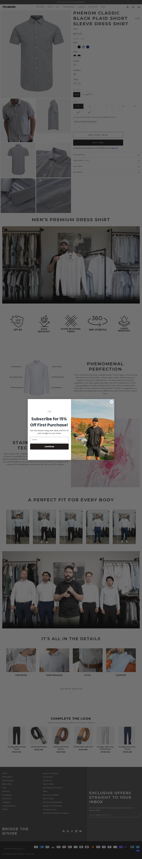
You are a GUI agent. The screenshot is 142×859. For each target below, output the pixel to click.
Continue (49, 446)
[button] (49, 411)
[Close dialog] (111, 402)
